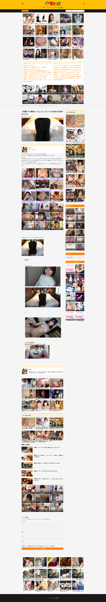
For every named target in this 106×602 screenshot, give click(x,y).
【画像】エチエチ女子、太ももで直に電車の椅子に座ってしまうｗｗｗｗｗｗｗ (77, 568)
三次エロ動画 (54, 7)
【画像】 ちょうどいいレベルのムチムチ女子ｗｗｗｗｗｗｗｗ (42, 410)
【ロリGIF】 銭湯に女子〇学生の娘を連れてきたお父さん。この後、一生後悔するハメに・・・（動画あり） (42, 202)
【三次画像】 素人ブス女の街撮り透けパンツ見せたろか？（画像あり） (53, 59)
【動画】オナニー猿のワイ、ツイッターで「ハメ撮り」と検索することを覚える (48, 456)
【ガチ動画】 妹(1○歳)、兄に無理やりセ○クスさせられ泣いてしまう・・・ (28, 24)
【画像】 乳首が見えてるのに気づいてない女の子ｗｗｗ (42, 399)
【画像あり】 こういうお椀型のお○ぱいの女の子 (78, 59)
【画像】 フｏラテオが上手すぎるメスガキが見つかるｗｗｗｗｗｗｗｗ (37, 79)
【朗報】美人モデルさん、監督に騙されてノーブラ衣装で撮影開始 (56, 202)
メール (23, 536)
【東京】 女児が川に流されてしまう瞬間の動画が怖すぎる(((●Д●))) (40, 579)
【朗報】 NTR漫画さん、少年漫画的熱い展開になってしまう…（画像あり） (77, 47)
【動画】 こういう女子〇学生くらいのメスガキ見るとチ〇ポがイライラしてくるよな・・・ (40, 24)
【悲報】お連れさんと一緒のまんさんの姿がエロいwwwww (46, 463)
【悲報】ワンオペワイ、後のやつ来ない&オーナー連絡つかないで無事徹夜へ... (38, 72)
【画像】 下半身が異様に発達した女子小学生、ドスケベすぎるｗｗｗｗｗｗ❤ (55, 410)
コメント (24, 521)
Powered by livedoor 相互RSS (28, 81)
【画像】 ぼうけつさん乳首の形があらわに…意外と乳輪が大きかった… (53, 24)
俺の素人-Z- (34, 149)
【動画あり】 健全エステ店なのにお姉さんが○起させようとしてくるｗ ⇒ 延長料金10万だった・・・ (42, 179)
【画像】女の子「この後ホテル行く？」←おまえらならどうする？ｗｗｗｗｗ (48, 479)
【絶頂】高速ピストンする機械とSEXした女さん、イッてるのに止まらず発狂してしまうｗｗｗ (56, 179)
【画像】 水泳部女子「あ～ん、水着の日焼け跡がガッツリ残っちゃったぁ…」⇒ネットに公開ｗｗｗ (78, 36)
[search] (83, 11)
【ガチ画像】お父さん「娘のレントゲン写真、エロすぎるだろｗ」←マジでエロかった (77, 24)
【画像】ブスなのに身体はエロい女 (28, 590)
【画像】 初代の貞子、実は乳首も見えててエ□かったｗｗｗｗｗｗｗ (28, 47)
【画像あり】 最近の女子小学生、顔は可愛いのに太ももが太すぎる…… (53, 47)
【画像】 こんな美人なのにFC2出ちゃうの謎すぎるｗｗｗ (34, 77)
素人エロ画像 (60, 7)
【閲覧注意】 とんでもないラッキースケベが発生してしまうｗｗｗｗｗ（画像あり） (40, 48)
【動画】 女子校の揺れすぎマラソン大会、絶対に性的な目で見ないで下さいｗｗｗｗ (65, 24)
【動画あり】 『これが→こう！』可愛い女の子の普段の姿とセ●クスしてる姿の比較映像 (28, 410)
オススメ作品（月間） (26, 415)
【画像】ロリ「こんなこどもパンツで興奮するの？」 (56, 190)
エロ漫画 (43, 7)
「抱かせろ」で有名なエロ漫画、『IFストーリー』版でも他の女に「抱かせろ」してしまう (71, 70)
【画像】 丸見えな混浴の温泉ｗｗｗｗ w (40, 567)
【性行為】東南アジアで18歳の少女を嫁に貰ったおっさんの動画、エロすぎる (28, 36)
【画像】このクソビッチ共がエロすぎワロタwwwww (45, 471)
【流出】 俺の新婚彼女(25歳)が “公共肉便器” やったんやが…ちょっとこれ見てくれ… (28, 579)
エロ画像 (29, 116)
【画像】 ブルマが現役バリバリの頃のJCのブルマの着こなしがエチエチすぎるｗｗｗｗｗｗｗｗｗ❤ (28, 388)
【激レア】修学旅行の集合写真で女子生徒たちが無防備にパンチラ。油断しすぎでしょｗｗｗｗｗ (42, 190)
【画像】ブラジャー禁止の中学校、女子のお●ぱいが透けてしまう (65, 591)
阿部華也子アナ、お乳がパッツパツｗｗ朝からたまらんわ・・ (65, 72)
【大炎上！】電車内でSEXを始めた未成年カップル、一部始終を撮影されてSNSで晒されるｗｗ (78, 579)
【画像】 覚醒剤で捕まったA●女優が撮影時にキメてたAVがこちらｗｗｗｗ (42, 388)
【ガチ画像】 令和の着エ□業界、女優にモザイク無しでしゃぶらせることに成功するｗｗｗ (28, 202)
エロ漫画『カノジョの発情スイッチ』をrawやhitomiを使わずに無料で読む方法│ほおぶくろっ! (71, 76)
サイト (23, 541)
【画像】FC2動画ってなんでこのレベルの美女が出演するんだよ (47, 105)
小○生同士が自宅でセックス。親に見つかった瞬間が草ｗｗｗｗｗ (53, 579)
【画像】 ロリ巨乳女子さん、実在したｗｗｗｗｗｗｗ (53, 591)
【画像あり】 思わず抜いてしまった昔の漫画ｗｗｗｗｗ (65, 35)
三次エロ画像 (48, 7)
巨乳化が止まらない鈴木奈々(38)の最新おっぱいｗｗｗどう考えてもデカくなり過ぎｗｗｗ (71, 69)
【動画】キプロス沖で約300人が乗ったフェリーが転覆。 (34, 67)
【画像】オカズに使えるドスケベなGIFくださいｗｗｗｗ (56, 388)
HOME (23, 105)
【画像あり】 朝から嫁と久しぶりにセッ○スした (65, 59)
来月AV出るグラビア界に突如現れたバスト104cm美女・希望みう (66, 67)
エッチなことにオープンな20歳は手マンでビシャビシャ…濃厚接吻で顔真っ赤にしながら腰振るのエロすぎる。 (74, 65)
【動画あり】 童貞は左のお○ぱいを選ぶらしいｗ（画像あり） (28, 59)
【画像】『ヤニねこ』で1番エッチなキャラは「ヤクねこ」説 (65, 74)
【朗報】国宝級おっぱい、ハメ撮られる (65, 579)
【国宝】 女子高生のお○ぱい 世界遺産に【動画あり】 (65, 47)
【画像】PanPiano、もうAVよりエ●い (31, 69)
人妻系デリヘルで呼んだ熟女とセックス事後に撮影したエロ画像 (40, 35)
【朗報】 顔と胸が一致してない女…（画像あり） (41, 59)
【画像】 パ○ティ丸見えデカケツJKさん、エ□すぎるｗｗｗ (35, 76)
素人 (31, 116)
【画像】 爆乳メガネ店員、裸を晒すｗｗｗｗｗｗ (28, 567)
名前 (22, 532)
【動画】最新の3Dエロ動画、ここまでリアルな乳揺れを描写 (28, 190)
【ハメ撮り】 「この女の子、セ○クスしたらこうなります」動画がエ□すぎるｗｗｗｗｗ (78, 591)
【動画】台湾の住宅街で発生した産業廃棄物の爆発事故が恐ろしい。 (36, 70)
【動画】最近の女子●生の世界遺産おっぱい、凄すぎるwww (41, 591)
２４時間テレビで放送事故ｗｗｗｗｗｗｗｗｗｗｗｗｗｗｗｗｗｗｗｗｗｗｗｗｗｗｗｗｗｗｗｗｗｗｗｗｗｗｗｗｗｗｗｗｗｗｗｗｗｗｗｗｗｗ (51, 74)
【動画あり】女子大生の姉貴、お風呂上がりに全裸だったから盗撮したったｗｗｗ (28, 179)
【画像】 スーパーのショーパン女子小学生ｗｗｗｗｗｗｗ (53, 567)
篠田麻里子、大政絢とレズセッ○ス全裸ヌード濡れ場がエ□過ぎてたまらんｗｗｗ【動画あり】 (65, 568)
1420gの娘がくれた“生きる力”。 (29, 65)
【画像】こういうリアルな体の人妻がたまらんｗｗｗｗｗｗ (46, 447)
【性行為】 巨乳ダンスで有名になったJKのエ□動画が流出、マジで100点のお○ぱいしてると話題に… (53, 36)
